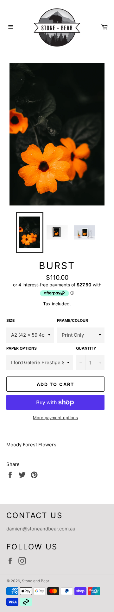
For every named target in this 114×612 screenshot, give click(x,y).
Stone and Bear (35, 580)
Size (10, 320)
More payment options (55, 417)
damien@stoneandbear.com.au (40, 529)
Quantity (86, 348)
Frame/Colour (72, 320)
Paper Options (21, 348)
